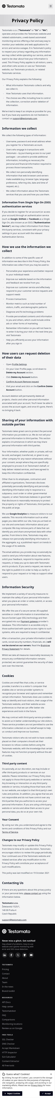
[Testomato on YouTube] (31, 955)
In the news (7, 986)
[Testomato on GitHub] (24, 955)
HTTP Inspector (9, 1052)
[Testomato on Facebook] (11, 955)
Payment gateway (29, 621)
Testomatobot (9, 1010)
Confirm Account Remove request (22, 381)
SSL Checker (8, 1039)
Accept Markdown (11, 1048)
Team (4, 982)
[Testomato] (13, 6)
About (5, 978)
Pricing (5, 969)
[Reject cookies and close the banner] (51, 1074)
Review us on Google (12, 1028)
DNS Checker (8, 1043)
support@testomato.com (25, 118)
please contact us (32, 893)
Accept (48, 1093)
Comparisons (8, 1019)
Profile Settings (19, 364)
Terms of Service (10, 832)
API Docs (6, 1002)
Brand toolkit (8, 991)
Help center (7, 1006)
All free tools (8, 1065)
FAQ (4, 1015)
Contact (6, 973)
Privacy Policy (36, 1085)
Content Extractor (10, 1061)
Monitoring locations (12, 1024)
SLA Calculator (9, 1056)
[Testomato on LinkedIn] (4, 955)
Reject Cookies (13, 1093)
